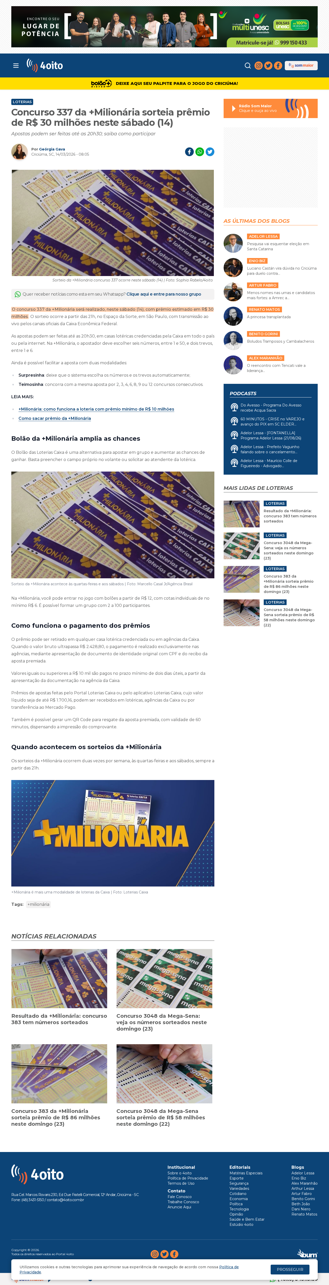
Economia (239, 1199)
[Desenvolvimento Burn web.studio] (307, 1254)
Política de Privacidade (188, 1178)
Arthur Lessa (302, 1188)
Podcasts (243, 393)
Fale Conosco (180, 1196)
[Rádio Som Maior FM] (301, 65)
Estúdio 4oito (241, 1224)
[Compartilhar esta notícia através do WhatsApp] (199, 151)
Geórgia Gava (52, 149)
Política (236, 1204)
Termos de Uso (181, 1183)
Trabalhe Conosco (183, 1202)
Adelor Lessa (302, 1173)
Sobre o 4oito (180, 1173)
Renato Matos (304, 1214)
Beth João (300, 1204)
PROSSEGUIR (290, 1269)
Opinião (236, 1214)
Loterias (22, 102)
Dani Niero (300, 1209)
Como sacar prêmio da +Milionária (55, 418)
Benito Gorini (303, 1199)
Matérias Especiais (246, 1173)
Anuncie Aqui (179, 1207)
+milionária (38, 904)
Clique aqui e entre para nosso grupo (163, 294)
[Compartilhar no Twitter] (210, 151)
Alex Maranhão (304, 1183)
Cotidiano (238, 1193)
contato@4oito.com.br (65, 1200)
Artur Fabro (301, 1193)
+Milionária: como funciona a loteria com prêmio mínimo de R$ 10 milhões (96, 409)
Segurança (239, 1183)
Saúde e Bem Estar (247, 1219)
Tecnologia (239, 1209)
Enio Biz (298, 1178)
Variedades (239, 1188)
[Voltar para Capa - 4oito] (67, 65)
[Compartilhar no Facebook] (189, 151)
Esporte (237, 1178)
